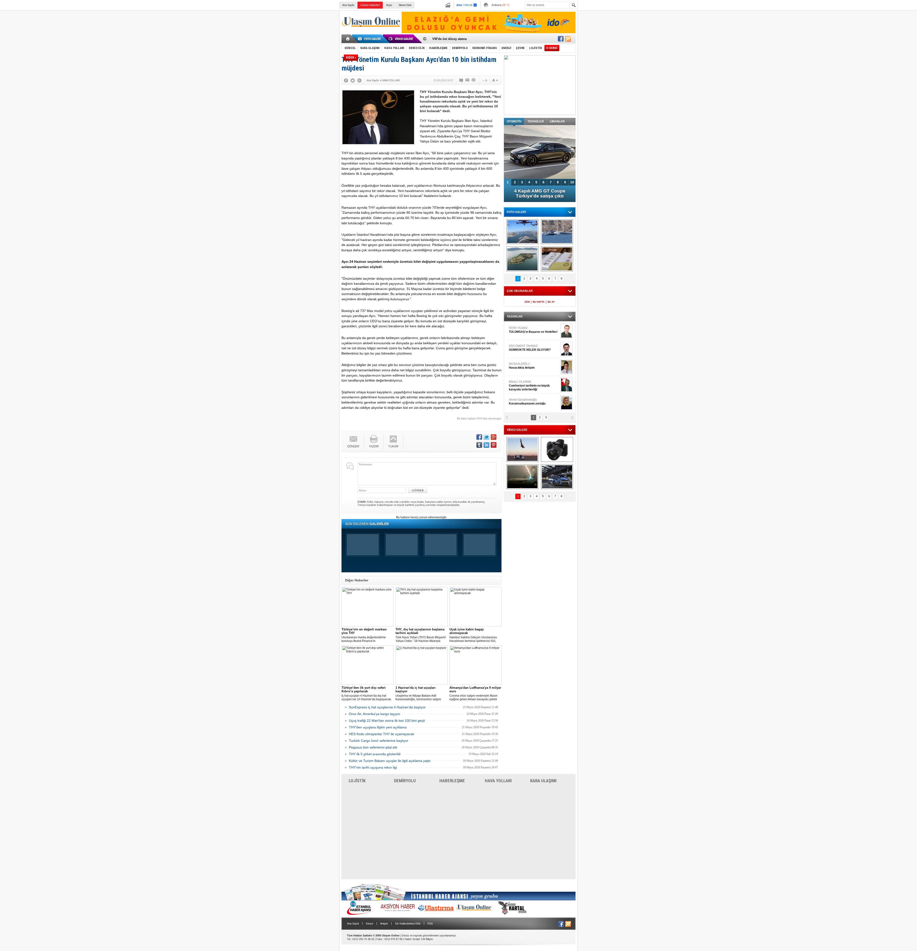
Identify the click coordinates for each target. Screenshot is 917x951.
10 (572, 182)
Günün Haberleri (370, 5)
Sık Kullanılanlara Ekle (408, 923)
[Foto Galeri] (370, 38)
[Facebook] (346, 80)
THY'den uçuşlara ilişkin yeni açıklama (378, 727)
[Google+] (359, 80)
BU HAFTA (538, 302)
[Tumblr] (479, 445)
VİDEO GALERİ (517, 430)
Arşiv (389, 5)
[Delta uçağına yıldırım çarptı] (522, 476)
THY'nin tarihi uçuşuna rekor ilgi (373, 767)
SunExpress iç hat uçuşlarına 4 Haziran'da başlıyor (387, 707)
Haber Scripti (412, 939)
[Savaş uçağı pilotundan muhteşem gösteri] (522, 449)
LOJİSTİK (357, 780)
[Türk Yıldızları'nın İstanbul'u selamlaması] (522, 231)
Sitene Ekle (405, 5)
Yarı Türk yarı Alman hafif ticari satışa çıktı (539, 193)
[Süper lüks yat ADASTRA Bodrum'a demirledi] (557, 231)
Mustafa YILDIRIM (533, 365)
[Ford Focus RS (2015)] (557, 476)
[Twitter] (353, 80)
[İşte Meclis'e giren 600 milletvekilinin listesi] (557, 258)
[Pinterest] (493, 445)
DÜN (527, 302)
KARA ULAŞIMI (543, 780)
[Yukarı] (393, 441)
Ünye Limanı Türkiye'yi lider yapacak (459, 39)
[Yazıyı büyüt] (495, 80)
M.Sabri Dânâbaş (524, 347)
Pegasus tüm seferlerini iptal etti (373, 747)
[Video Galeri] (401, 38)
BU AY (551, 302)
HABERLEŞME (452, 780)
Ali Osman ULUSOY (522, 383)
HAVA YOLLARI (498, 780)
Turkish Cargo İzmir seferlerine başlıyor (378, 741)
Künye (369, 923)
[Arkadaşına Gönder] (467, 80)
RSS (430, 923)
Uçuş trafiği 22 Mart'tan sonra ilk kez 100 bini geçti (387, 720)
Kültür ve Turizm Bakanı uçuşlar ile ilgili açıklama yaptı (390, 761)
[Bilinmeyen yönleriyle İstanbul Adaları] (522, 258)
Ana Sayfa (348, 5)
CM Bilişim (427, 939)
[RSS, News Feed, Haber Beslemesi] (568, 39)
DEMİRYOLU (405, 780)
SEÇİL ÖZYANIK (519, 401)
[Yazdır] (474, 80)
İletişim (384, 923)
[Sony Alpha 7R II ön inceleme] (557, 449)
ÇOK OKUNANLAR (520, 291)
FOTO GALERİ (516, 212)
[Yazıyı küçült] (484, 80)
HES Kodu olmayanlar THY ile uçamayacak (381, 734)
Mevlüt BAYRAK (526, 329)
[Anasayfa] (348, 38)
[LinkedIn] (486, 445)
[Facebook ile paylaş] (561, 39)
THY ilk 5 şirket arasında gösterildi (374, 754)
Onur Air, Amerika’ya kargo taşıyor (374, 714)
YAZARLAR (514, 316)
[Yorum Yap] (461, 80)
